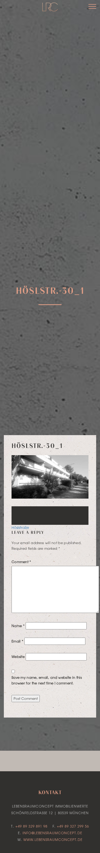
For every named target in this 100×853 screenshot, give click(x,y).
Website (18, 656)
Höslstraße (20, 527)
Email (17, 641)
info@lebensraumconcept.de (52, 833)
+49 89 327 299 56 (73, 826)
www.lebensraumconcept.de (53, 839)
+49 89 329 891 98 (31, 826)
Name (18, 625)
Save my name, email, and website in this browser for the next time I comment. (47, 680)
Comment (21, 562)
